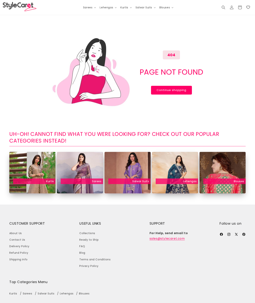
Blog (82, 253)
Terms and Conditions (95, 259)
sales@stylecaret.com (167, 238)
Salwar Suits (140, 181)
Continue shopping (171, 90)
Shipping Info (18, 259)
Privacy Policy (88, 266)
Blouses (239, 181)
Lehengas (190, 181)
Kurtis (50, 181)
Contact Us (17, 240)
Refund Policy (18, 253)
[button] (89, 7)
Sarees (97, 181)
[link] (248, 7)
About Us (15, 233)
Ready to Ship (89, 240)
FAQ (82, 246)
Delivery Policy (19, 246)
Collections (87, 233)
